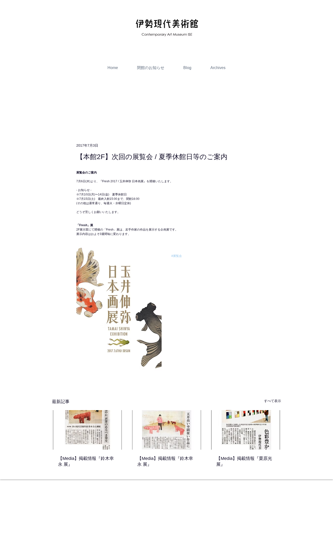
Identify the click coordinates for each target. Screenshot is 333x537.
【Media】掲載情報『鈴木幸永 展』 (86, 461)
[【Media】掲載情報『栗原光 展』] (245, 430)
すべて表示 (272, 401)
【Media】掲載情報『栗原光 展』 (244, 461)
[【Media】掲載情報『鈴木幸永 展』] (87, 430)
